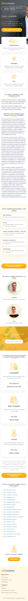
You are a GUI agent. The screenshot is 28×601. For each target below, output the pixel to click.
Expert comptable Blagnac (9, 499)
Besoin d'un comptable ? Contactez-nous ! (14, 266)
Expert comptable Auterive (9, 531)
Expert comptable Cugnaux (9, 504)
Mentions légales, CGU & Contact (9, 592)
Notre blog (3, 588)
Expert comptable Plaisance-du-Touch (12, 502)
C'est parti (14, 559)
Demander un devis (12, 30)
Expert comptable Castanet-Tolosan (11, 512)
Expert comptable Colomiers (9, 492)
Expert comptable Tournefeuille (10, 494)
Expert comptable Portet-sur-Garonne (11, 533)
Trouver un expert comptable (14, 475)
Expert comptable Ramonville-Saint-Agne (12, 509)
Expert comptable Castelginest (10, 526)
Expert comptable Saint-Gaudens (10, 514)
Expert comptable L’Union (9, 521)
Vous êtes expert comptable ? (8, 590)
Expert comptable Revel (8, 529)
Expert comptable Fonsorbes (9, 519)
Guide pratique (4, 582)
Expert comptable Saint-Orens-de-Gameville (13, 516)
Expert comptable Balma (8, 507)
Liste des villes (4, 577)
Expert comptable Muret (8, 497)
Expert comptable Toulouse (9, 490)
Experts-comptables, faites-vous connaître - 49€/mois (13, 8)
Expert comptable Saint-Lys (9, 536)
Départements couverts (6, 579)
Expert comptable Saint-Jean (9, 524)
